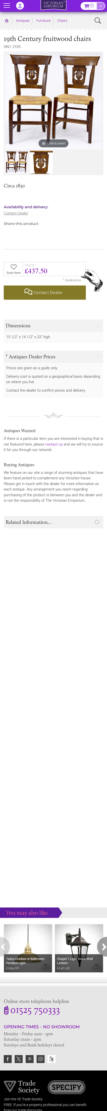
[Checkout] (100, 6)
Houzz (51, 1059)
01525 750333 (35, 1010)
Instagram (41, 1059)
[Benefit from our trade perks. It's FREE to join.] (22, 1087)
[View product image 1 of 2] (16, 162)
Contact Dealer (16, 213)
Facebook (8, 1059)
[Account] (22, 6)
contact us (54, 444)
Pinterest (30, 1059)
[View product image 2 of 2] (41, 162)
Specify (66, 1087)
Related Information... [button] (28, 522)
